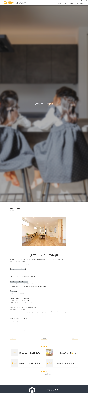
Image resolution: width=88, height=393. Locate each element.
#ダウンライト (40, 374)
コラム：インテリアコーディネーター (17, 330)
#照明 (50, 374)
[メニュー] (85, 3)
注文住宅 (59, 3)
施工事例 (71, 3)
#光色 (46, 374)
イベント (76, 3)
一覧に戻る (44, 338)
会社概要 (81, 3)
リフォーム (65, 3)
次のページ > (74, 338)
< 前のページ (13, 338)
